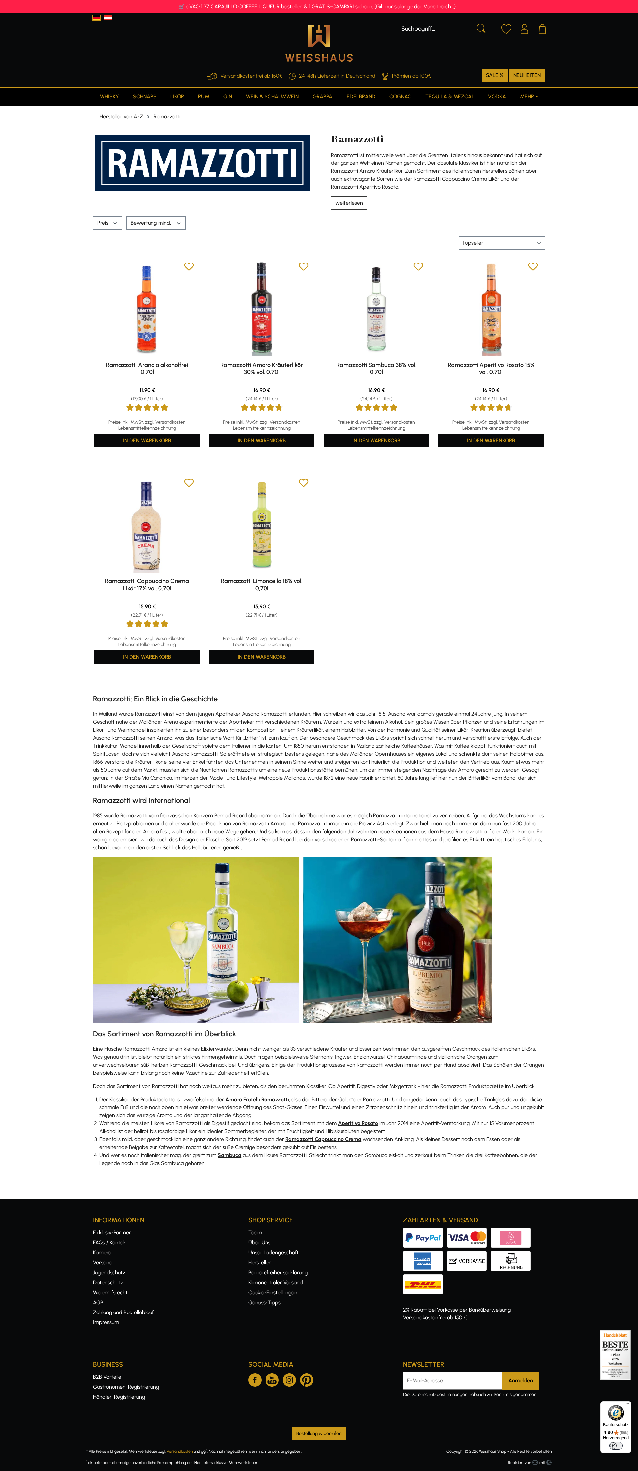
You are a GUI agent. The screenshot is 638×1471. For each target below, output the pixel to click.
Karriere (102, 1252)
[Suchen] (480, 27)
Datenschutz (108, 1282)
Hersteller (259, 1262)
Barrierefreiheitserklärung (278, 1272)
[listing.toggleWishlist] (189, 268)
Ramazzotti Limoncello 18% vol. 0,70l (262, 585)
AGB (98, 1302)
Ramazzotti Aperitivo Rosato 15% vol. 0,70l (491, 368)
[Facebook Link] (255, 1378)
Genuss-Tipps (264, 1302)
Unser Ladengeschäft (273, 1252)
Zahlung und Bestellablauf (123, 1312)
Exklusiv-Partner (112, 1232)
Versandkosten (180, 1451)
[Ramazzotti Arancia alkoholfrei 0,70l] (147, 309)
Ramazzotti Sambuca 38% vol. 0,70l (376, 368)
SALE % (494, 75)
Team (255, 1232)
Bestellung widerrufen (319, 1433)
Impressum (106, 1322)
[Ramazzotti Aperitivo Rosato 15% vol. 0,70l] (491, 309)
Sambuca (229, 1155)
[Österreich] (108, 18)
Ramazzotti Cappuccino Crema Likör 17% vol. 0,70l (147, 585)
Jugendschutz (109, 1272)
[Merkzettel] (506, 28)
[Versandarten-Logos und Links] (425, 1278)
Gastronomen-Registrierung (126, 1387)
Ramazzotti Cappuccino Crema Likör (456, 179)
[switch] (616, 1446)
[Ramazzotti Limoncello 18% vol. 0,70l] (261, 525)
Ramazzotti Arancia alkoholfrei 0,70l (147, 368)
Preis (103, 223)
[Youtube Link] (272, 1378)
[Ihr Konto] (524, 28)
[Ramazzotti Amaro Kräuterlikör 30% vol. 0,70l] (261, 309)
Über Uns (259, 1242)
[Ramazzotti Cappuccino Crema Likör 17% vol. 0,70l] (147, 525)
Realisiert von (519, 1462)
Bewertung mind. (151, 223)
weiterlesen (349, 203)
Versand (103, 1262)
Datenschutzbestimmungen (439, 1394)
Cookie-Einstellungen (272, 1292)
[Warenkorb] (542, 28)
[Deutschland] (96, 18)
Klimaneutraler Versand (275, 1282)
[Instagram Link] (289, 1378)
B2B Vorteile (107, 1377)
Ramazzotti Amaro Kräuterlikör (367, 171)
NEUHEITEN (527, 75)
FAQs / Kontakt (110, 1242)
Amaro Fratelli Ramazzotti (257, 1099)
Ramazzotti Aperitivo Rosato (364, 187)
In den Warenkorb (147, 440)
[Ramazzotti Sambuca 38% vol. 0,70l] (376, 309)
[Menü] (627, 1405)
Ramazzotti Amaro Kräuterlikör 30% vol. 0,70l (261, 368)
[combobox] (437, 27)
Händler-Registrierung (119, 1397)
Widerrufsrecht (110, 1292)
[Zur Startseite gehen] (319, 43)
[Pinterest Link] (306, 1378)
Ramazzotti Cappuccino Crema (323, 1139)
